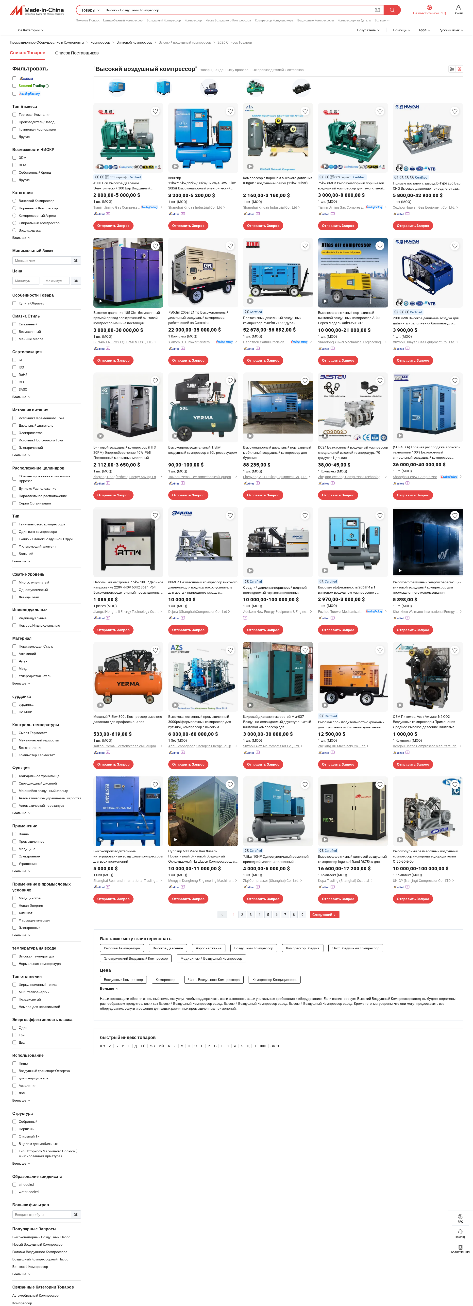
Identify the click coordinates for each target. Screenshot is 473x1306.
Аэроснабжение (208, 948)
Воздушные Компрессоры (315, 20)
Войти (458, 13)
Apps (422, 30)
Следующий (322, 914)
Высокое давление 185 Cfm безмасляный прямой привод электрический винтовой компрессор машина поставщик (126, 317)
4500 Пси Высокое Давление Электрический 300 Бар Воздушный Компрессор (121, 186)
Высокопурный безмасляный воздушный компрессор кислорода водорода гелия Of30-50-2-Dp (425, 856)
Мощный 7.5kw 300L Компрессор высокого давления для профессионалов (127, 719)
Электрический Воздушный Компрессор (136, 958)
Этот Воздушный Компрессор (355, 948)
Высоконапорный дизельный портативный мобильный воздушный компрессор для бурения (277, 452)
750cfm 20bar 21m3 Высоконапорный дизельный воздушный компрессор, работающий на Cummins (198, 317)
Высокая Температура (122, 948)
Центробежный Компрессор (123, 20)
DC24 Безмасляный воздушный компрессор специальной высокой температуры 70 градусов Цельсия (353, 452)
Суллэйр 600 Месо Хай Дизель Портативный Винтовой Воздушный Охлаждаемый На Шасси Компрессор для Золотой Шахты (201, 856)
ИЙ (161, 1045)
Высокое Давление (168, 948)
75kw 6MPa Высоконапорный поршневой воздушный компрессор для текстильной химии (351, 186)
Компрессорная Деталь (354, 20)
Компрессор (193, 20)
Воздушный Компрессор (164, 20)
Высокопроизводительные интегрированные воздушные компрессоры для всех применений (128, 856)
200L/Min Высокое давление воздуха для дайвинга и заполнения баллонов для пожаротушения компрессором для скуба (426, 321)
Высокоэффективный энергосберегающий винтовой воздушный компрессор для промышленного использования (427, 587)
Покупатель (366, 30)
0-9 (102, 1045)
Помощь (399, 30)
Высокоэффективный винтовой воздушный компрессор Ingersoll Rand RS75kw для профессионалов (352, 859)
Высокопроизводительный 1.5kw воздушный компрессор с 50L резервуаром (202, 450)
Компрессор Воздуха (303, 948)
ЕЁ (143, 1045)
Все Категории (28, 30)
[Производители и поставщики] (37, 10)
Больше (107, 988)
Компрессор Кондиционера (274, 20)
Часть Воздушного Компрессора (228, 20)
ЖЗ (152, 1045)
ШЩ (263, 1045)
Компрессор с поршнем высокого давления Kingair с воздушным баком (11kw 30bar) (278, 180)
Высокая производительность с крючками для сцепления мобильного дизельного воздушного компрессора (351, 725)
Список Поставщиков (77, 53)
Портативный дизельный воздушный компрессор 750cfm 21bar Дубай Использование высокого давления (272, 320)
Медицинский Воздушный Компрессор (211, 958)
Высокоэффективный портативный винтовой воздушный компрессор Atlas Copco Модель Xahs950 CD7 (349, 317)
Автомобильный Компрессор (35, 1295)
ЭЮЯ (274, 1045)
